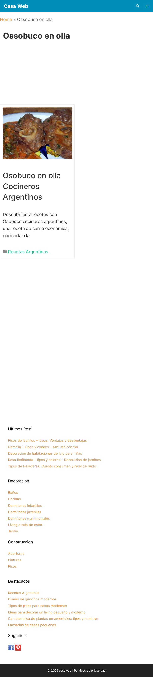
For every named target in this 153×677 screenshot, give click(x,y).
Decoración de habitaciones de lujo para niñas (45, 453)
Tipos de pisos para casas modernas (37, 606)
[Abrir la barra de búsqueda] (137, 6)
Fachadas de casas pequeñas (32, 625)
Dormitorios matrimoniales (29, 518)
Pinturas (14, 560)
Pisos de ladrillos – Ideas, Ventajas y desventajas (47, 440)
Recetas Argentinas (28, 251)
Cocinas (14, 499)
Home (6, 19)
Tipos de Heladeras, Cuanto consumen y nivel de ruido (52, 466)
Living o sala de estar (25, 525)
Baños (13, 493)
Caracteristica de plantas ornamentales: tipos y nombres (53, 619)
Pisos (12, 566)
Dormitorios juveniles (24, 512)
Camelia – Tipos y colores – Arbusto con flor (43, 447)
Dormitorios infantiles (25, 506)
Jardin (13, 531)
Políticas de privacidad (90, 670)
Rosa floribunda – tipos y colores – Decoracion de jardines (54, 460)
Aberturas (16, 554)
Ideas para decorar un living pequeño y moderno (46, 612)
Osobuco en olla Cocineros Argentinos (32, 186)
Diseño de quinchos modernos (32, 599)
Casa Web (16, 6)
